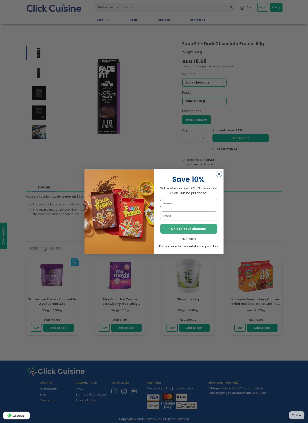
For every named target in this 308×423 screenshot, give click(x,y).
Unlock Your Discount (189, 228)
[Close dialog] (219, 174)
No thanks (189, 239)
